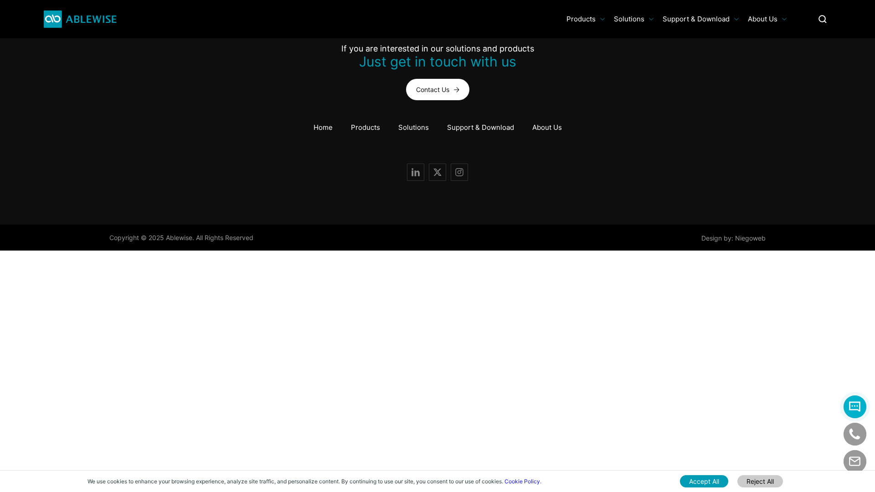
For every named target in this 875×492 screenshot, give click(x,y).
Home (323, 127)
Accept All (704, 481)
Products (581, 19)
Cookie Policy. (522, 481)
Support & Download (696, 19)
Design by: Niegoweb (733, 237)
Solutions (629, 19)
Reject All (760, 481)
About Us (762, 19)
